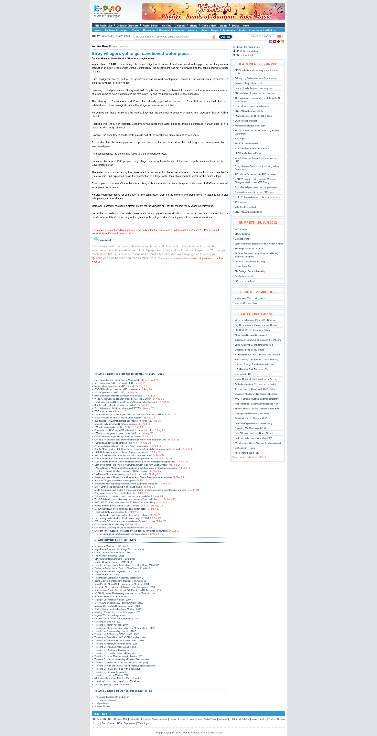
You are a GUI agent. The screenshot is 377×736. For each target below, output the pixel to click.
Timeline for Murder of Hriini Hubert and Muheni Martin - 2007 (124, 627)
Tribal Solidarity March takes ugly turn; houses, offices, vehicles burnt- (135, 499)
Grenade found (242, 238)
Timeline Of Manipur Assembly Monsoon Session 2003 (121, 659)
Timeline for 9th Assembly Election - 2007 (115, 631)
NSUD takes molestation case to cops (253, 115)
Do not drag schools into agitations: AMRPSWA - (124, 408)
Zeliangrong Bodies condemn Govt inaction (256, 78)
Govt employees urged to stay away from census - (125, 395)
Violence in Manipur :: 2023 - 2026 (111, 546)
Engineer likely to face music (249, 83)
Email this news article (248, 46)
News (97, 30)
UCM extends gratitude (246, 120)
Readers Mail (120, 718)
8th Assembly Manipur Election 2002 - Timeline (117, 678)
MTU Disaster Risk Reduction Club (252, 369)
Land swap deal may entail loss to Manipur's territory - (126, 379)
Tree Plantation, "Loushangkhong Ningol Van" (257, 403)
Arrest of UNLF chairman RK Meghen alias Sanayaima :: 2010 (124, 587)
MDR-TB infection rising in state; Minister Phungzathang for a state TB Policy (255, 181)
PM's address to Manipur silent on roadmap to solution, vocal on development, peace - (142, 467)
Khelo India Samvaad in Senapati (251, 334)
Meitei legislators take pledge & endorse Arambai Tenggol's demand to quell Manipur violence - (146, 489)
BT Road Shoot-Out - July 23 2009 (111, 596)
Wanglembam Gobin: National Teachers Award (258, 442)
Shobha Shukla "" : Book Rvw (257, 408)
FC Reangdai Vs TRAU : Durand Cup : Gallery (257, 354)
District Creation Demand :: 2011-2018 (113, 561)
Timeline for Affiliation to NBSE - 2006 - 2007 (116, 634)
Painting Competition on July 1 (249, 248)
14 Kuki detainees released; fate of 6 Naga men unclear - (127, 452)
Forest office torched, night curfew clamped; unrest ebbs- (127, 514)
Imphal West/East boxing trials (250, 298)
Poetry (271, 718)
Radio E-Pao (150, 25)
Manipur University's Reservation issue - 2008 (117, 605)
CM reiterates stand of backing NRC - (118, 426)
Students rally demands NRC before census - (122, 423)
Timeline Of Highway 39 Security (110, 671)
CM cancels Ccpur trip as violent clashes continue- (125, 527)
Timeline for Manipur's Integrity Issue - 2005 (115, 643)
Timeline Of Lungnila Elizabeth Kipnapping (115, 653)
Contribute (255, 30)
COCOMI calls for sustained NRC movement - (123, 389)
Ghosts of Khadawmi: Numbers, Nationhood (256, 393)
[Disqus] (160, 316)
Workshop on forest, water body (250, 125)
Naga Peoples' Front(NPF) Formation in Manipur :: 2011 (121, 583)
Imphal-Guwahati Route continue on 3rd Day (256, 379)
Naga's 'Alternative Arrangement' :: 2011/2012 (116, 571)
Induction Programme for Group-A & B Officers (258, 339)
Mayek (215, 30)
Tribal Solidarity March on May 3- (116, 511)
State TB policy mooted (246, 143)
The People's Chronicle (105, 699)
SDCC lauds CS (243, 233)
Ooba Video (208, 25)
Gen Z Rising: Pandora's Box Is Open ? (254, 433)
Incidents (223, 718)
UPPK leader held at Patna (248, 153)
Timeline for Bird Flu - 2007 (107, 621)
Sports (96, 723)
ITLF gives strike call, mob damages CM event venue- (126, 533)
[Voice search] (214, 37)
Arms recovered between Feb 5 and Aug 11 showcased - (128, 445)
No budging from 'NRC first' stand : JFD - (120, 382)
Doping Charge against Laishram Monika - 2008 (117, 609)
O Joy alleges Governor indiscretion (252, 105)
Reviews (110, 30)
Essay (173, 718)
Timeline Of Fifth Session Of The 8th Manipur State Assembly (124, 665)
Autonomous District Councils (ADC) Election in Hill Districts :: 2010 (127, 590)
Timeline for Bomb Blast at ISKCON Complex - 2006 (120, 637)
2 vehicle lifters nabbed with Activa (252, 148)
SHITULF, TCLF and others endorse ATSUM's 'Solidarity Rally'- (131, 502)
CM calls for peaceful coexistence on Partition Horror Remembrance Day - (136, 439)
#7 (250, 428)
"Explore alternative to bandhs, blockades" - (121, 404)
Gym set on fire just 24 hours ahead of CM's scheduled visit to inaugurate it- (137, 530)
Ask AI (225, 36)
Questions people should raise (249, 349)
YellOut (166, 25)
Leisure (192, 30)
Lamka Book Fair (243, 266)
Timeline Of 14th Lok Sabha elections (112, 649)
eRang (193, 25)
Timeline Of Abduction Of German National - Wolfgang (121, 662)
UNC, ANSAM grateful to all (248, 211)
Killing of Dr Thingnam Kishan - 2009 (112, 599)
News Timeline (259, 718)
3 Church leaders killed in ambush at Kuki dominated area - (129, 455)
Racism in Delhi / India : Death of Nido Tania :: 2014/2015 (122, 568)
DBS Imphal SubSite (102, 718)
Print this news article (247, 50)
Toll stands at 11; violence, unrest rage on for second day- (128, 496)
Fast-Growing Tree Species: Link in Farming (256, 359)
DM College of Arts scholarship (250, 271)
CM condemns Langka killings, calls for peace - (123, 436)
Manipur (123, 30)
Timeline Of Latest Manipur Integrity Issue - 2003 (118, 656)
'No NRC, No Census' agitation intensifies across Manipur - (129, 398)
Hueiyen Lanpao (102, 703)
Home (112, 46)
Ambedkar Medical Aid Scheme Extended (255, 383)
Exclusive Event (186, 718)
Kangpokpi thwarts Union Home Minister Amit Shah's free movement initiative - (139, 477)
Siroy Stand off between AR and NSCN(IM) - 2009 (118, 602)
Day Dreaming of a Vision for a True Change (256, 325)
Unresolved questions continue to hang (253, 423)
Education (149, 30)
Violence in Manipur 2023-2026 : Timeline (255, 320)
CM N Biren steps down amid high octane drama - (124, 486)
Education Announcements (154, 718)
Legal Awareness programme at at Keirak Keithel (259, 243)
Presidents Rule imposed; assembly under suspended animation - (132, 483)
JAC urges (240, 138)
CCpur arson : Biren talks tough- (115, 524)
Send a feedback (245, 55)
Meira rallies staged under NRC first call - (120, 386)
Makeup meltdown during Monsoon (252, 413)
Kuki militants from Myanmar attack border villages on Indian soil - (133, 458)
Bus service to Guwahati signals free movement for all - (127, 420)
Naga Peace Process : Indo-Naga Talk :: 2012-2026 (119, 549)
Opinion (281, 718)
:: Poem (245, 447)
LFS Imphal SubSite (239, 718)
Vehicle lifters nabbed (245, 206)
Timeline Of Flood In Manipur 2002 (111, 674)
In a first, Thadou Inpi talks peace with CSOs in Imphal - (127, 470)
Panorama (228, 30)
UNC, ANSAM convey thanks (249, 110)
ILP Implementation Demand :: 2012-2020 (114, 558)
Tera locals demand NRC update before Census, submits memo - (132, 401)
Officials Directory (127, 25)
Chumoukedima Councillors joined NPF (254, 344)
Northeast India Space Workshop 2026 (253, 437)
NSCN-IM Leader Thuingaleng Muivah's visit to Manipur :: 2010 (125, 593)
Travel (135, 30)
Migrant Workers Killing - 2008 (109, 615)
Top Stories (129, 723)
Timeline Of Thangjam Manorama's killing (115, 646)
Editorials (134, 718)
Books (235, 25)
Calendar (180, 25)
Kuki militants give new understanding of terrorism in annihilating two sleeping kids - (141, 461)
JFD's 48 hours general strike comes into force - (123, 433)
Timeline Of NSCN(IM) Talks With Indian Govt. (117, 668)
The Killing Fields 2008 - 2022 (109, 555)
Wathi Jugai (143, 723)
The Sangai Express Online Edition (111, 696)
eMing (223, 25)
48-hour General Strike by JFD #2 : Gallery (256, 388)
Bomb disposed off (244, 276)
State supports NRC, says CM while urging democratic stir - (129, 430)
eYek (246, 25)
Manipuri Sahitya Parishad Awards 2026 (254, 364)
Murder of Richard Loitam (106, 574)
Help (158, 732)
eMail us (270, 30)
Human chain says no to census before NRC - (122, 442)
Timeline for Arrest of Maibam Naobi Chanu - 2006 (119, 640)
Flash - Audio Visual (206, 718)
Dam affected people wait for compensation (256, 187)
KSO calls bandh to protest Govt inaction (255, 92)
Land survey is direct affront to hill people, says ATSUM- (127, 518)
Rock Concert (108, 723)
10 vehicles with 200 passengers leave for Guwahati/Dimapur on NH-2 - (135, 414)
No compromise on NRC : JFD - (116, 392)
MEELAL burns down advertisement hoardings (257, 197)
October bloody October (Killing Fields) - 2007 (117, 618)
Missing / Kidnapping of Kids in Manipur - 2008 (117, 612)
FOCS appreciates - (110, 411)
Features (164, 30)
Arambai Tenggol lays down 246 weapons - (121, 480)
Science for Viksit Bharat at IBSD (251, 418)
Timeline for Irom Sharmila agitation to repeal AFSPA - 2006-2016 (126, 565)
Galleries (178, 30)
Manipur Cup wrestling (246, 303)
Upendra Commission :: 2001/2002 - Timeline (116, 681)
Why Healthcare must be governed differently (257, 398)
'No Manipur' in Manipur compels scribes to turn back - (127, 474)
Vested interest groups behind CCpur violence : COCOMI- (128, 505)
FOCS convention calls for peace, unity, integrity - (124, 417)
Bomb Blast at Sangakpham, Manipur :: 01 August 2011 (121, 580)
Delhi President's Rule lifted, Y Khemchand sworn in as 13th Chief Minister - (137, 464)
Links (204, 30)
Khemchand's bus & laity (247, 452)
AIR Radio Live (103, 25)
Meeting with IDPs (244, 374)
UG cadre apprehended (246, 281)
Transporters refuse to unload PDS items (255, 192)
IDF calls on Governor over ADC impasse (255, 174)
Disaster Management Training (250, 261)
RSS (119, 723)
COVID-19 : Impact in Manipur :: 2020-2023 (115, 552)
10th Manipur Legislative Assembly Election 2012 (118, 577)
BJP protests (241, 228)
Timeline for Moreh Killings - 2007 (111, 624)
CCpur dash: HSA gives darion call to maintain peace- (126, 508)
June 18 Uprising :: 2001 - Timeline (111, 684)
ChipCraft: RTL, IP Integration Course (253, 329)
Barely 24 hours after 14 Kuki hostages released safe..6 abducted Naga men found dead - (143, 448)
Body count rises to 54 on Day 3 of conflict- (121, 492)
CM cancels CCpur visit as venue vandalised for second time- (130, 521)
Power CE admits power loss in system (254, 88)
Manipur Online (102, 706)
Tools (242, 30)
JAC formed (240, 201)
